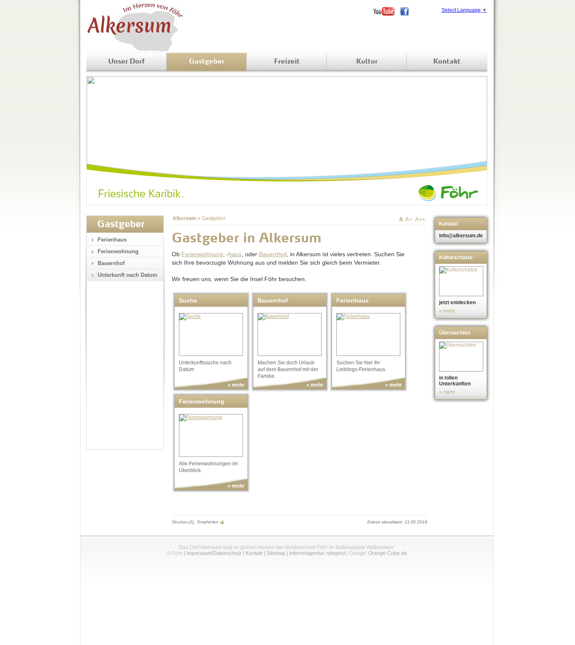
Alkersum (184, 218)
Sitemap (275, 553)
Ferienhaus (112, 239)
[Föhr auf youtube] (386, 11)
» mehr (236, 385)
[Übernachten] (462, 357)
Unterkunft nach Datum (127, 275)
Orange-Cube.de (387, 553)
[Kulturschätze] (462, 281)
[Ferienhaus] (368, 334)
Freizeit (287, 61)
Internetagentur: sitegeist (317, 553)
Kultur (367, 61)
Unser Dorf (126, 61)
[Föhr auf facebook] (407, 11)
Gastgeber (206, 61)
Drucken (180, 522)
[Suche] (211, 334)
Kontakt (447, 61)
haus (235, 254)
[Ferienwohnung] (211, 435)
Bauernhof (273, 254)
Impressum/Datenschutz (214, 553)
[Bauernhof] (290, 334)
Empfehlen (207, 522)
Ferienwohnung (202, 254)
